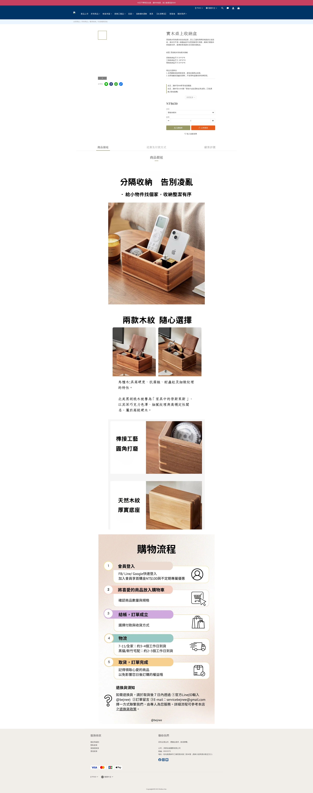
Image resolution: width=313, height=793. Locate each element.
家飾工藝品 (119, 14)
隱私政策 (93, 745)
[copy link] (121, 84)
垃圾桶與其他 (102, 22)
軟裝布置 (106, 14)
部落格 (172, 14)
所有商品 (94, 14)
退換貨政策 (94, 748)
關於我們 (181, 14)
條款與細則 (94, 742)
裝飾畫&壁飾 (141, 14)
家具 (151, 14)
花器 (130, 14)
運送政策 (93, 751)
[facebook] (111, 84)
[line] (106, 84)
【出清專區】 (161, 14)
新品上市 (84, 14)
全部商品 (76, 22)
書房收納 (93, 22)
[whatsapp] (116, 84)
